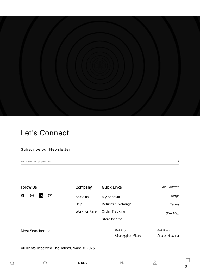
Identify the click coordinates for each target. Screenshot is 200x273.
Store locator (112, 219)
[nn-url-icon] (122, 263)
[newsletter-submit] (175, 161)
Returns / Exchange (117, 204)
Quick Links (112, 187)
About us (82, 197)
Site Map (172, 213)
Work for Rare (86, 211)
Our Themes (169, 187)
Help (79, 204)
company (84, 187)
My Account (111, 197)
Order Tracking (113, 211)
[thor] (100, 8)
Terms (174, 204)
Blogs (175, 196)
